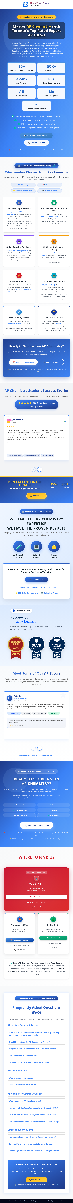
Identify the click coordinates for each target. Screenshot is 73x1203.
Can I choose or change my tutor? (23, 1055)
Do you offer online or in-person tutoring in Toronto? (31, 1144)
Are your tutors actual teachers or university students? (32, 1049)
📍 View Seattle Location (53, 938)
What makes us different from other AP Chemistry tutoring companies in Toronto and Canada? (34, 1033)
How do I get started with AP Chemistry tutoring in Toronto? (34, 1151)
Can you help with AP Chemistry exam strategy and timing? (34, 1121)
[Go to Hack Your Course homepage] (26, 4)
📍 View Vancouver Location (20, 940)
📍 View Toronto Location (36, 897)
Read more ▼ (11, 443)
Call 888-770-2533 (36, 142)
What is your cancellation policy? (22, 1085)
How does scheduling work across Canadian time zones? (32, 1137)
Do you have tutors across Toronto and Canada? (29, 1062)
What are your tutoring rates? (21, 1078)
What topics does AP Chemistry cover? (25, 1101)
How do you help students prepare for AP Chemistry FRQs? (33, 1108)
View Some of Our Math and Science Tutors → (36, 756)
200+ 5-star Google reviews (44, 403)
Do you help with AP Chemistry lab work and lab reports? (33, 1115)
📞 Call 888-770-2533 (36, 1180)
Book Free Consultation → (36, 135)
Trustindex (39, 407)
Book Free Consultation (23, 362)
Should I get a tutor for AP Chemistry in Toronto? (29, 1042)
